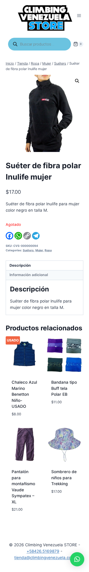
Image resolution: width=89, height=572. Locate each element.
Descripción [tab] (20, 265)
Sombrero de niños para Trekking (64, 477)
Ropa (48, 250)
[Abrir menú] (79, 15)
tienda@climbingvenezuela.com (44, 557)
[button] (77, 81)
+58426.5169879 (43, 551)
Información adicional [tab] (28, 275)
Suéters (28, 250)
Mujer (39, 250)
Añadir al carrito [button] (60, 413)
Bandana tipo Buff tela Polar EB (64, 388)
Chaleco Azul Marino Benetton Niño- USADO (24, 394)
